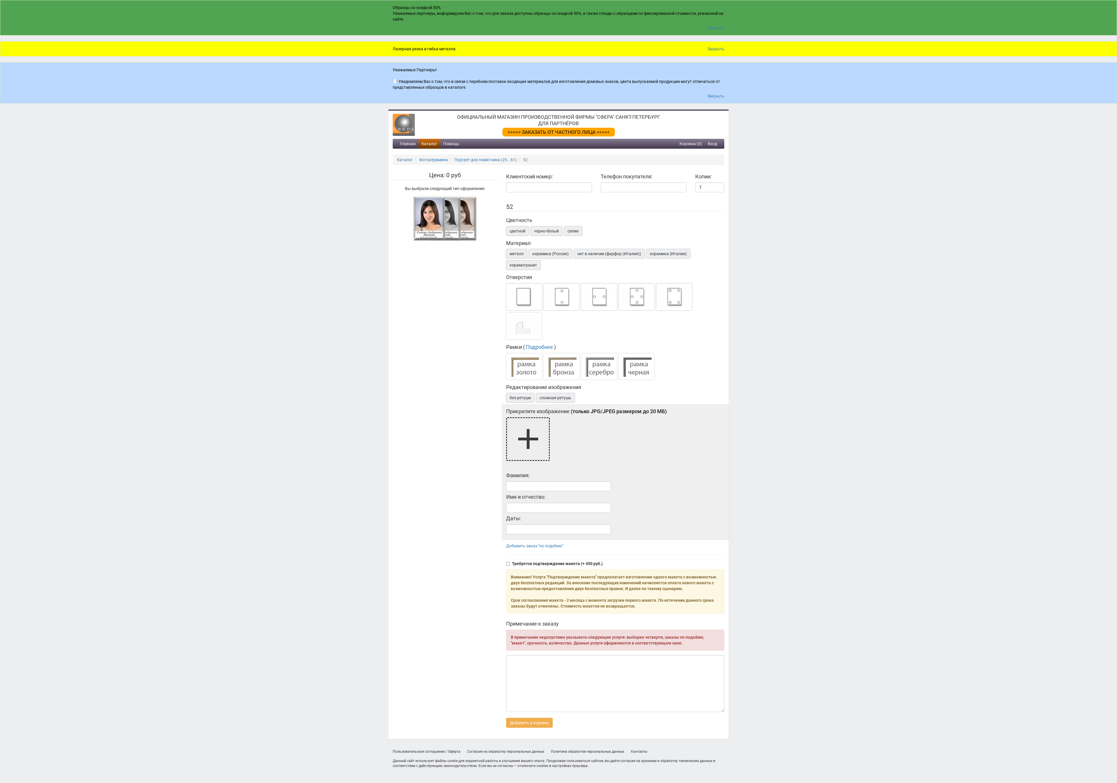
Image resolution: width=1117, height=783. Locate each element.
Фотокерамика (433, 159)
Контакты (639, 752)
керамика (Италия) (668, 253)
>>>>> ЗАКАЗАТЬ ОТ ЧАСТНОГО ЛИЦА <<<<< (559, 132)
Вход (712, 143)
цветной (517, 231)
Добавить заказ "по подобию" (534, 546)
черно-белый (546, 231)
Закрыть (715, 28)
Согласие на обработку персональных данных (505, 752)
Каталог (429, 143)
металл (517, 253)
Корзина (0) (691, 143)
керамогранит (523, 265)
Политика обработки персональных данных (587, 752)
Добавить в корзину (529, 722)
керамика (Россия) (550, 253)
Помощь (451, 143)
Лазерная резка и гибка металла (424, 49)
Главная (408, 143)
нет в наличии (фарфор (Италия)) (609, 253)
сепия (573, 231)
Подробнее (539, 347)
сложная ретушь (555, 397)
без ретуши (520, 397)
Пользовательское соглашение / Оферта (426, 752)
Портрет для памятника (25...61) (485, 159)
